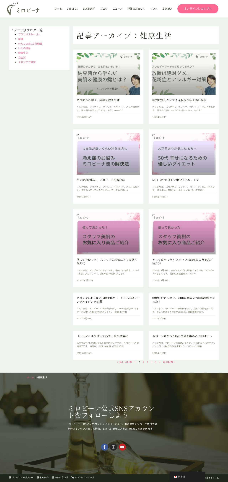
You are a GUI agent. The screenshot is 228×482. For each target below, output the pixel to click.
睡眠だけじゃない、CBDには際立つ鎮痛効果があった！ (183, 300)
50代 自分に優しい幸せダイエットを (175, 180)
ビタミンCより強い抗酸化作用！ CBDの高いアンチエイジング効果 (108, 300)
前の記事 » (169, 362)
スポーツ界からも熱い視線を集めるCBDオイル (182, 336)
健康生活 (23, 53)
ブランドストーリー (29, 34)
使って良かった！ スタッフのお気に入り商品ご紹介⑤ (107, 262)
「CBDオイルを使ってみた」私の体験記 (102, 336)
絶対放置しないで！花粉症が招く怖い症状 (179, 100)
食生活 (22, 57)
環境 (20, 39)
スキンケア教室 (27, 62)
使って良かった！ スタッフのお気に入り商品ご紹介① (182, 262)
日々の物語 (24, 48)
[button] (197, 8)
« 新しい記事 (124, 362)
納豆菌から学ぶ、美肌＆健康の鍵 (98, 100)
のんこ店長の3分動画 (30, 43)
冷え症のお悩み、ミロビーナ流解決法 (101, 180)
